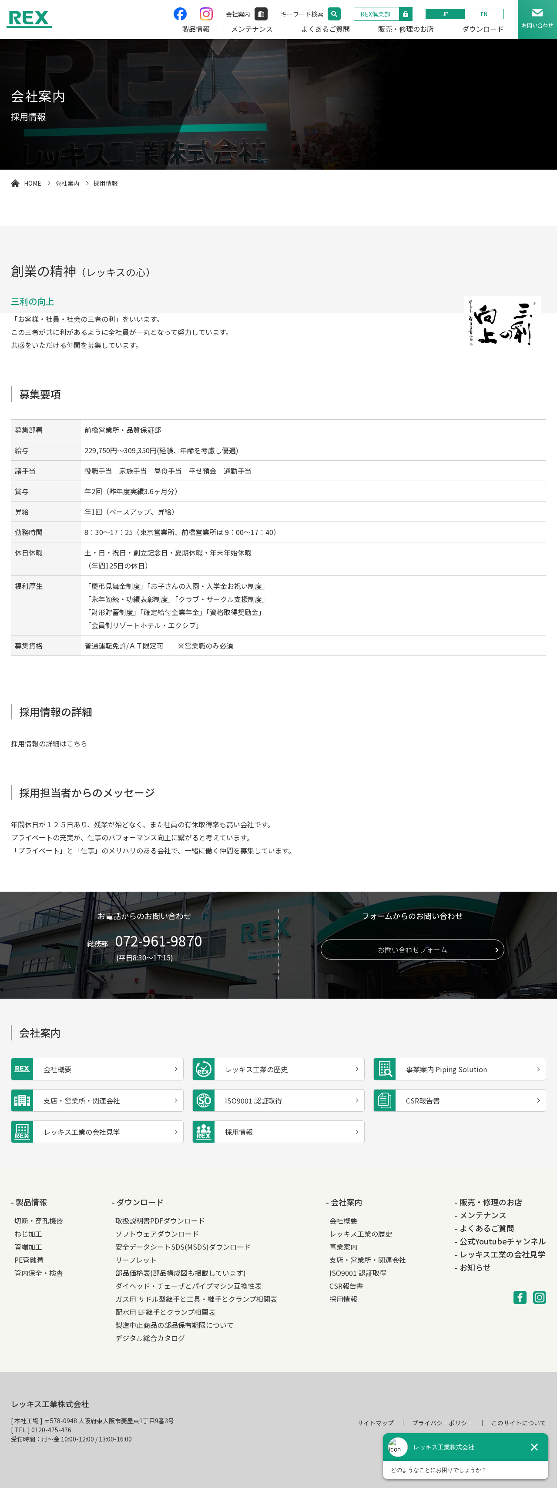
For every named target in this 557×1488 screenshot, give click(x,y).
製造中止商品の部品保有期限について (174, 1325)
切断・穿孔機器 (38, 1220)
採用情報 (343, 1299)
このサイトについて (518, 1422)
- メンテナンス (481, 1214)
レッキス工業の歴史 (360, 1233)
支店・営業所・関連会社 (367, 1259)
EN (484, 13)
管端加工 (28, 1246)
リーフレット (136, 1259)
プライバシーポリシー (442, 1422)
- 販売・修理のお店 (488, 1201)
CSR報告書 (346, 1286)
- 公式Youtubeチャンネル (500, 1241)
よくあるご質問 (325, 28)
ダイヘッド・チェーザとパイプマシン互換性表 (188, 1286)
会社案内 (238, 14)
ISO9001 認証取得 (357, 1272)
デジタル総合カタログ (150, 1338)
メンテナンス (252, 28)
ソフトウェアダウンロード (157, 1233)
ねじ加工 (28, 1233)
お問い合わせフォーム (412, 949)
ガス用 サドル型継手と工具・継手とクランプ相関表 (196, 1299)
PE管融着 (29, 1259)
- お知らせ (473, 1267)
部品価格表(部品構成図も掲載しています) (180, 1272)
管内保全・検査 (38, 1272)
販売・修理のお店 (406, 28)
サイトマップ (375, 1422)
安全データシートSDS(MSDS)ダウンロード (183, 1246)
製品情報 (196, 28)
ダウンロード (483, 28)
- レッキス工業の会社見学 (500, 1254)
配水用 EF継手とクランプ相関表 (165, 1312)
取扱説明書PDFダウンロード (160, 1220)
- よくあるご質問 (484, 1228)
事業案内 (343, 1246)
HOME (32, 183)
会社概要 (343, 1220)
